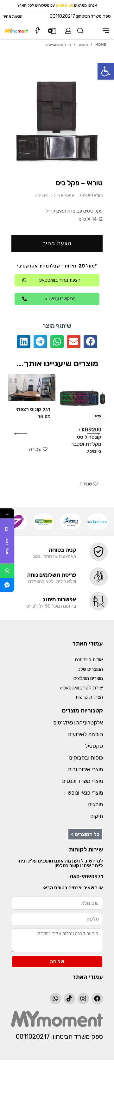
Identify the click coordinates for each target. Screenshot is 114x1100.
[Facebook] (97, 998)
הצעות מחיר (12, 16)
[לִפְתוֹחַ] (37, 30)
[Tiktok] (69, 998)
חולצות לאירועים (85, 734)
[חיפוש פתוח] (80, 30)
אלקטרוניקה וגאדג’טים (78, 722)
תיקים (83, 44)
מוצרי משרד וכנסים (82, 781)
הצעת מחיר (57, 243)
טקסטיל (94, 746)
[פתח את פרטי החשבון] (68, 30)
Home (100, 44)
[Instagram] (83, 998)
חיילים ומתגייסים (58, 44)
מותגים (95, 804)
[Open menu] (105, 30)
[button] (106, 71)
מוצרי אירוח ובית (85, 769)
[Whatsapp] (55, 998)
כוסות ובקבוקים (86, 757)
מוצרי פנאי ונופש (85, 793)
